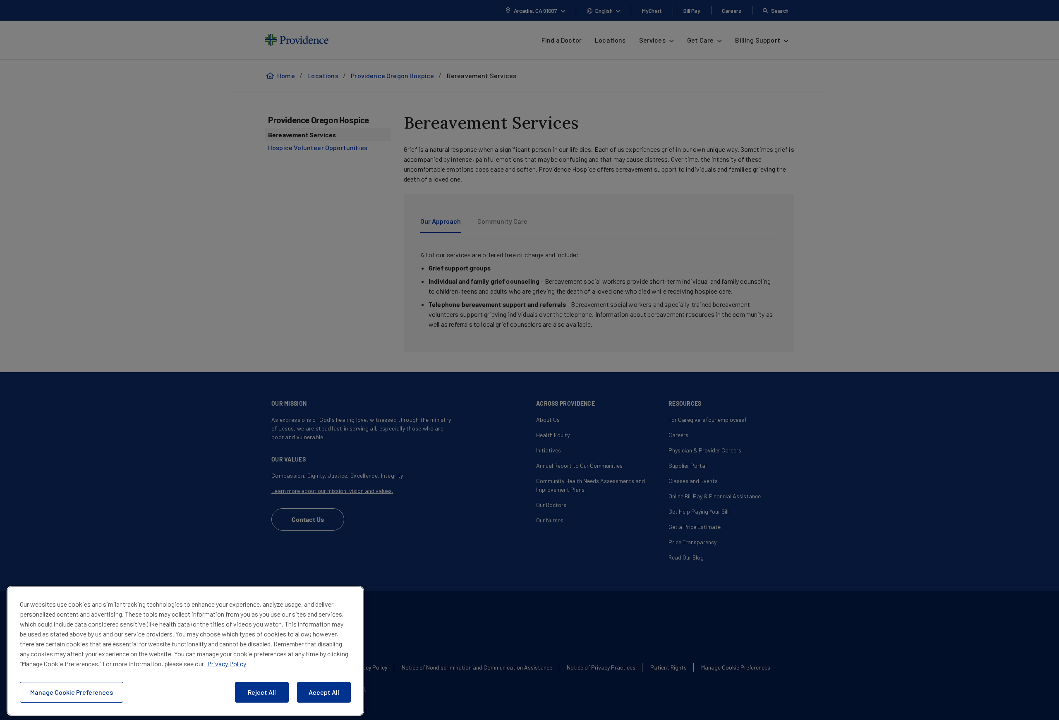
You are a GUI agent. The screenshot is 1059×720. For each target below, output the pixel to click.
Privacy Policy (226, 663)
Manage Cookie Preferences (71, 692)
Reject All (262, 692)
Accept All (324, 692)
